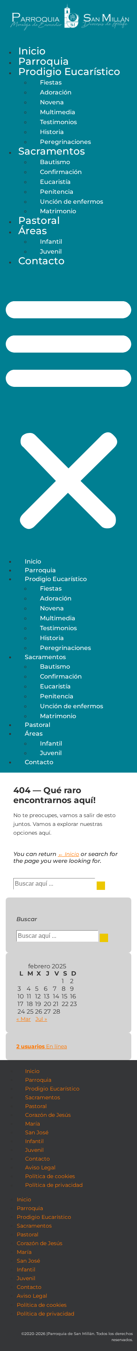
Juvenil (51, 753)
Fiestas (51, 82)
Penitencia (56, 191)
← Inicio (68, 854)
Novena (52, 102)
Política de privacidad (54, 1185)
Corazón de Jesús (48, 1114)
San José (36, 1132)
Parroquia (43, 61)
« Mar (23, 1019)
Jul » (41, 1019)
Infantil (51, 241)
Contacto (41, 261)
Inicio (32, 51)
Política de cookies (50, 1176)
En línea (41, 1046)
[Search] (101, 886)
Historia (52, 132)
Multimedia (57, 112)
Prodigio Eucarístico (69, 71)
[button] (68, 412)
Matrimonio (58, 716)
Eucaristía (55, 181)
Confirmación (61, 172)
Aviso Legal (40, 1167)
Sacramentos (51, 151)
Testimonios (58, 122)
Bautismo (55, 162)
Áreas (32, 231)
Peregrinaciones (65, 141)
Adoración (56, 92)
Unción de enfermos (71, 201)
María (32, 1123)
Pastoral (39, 220)
